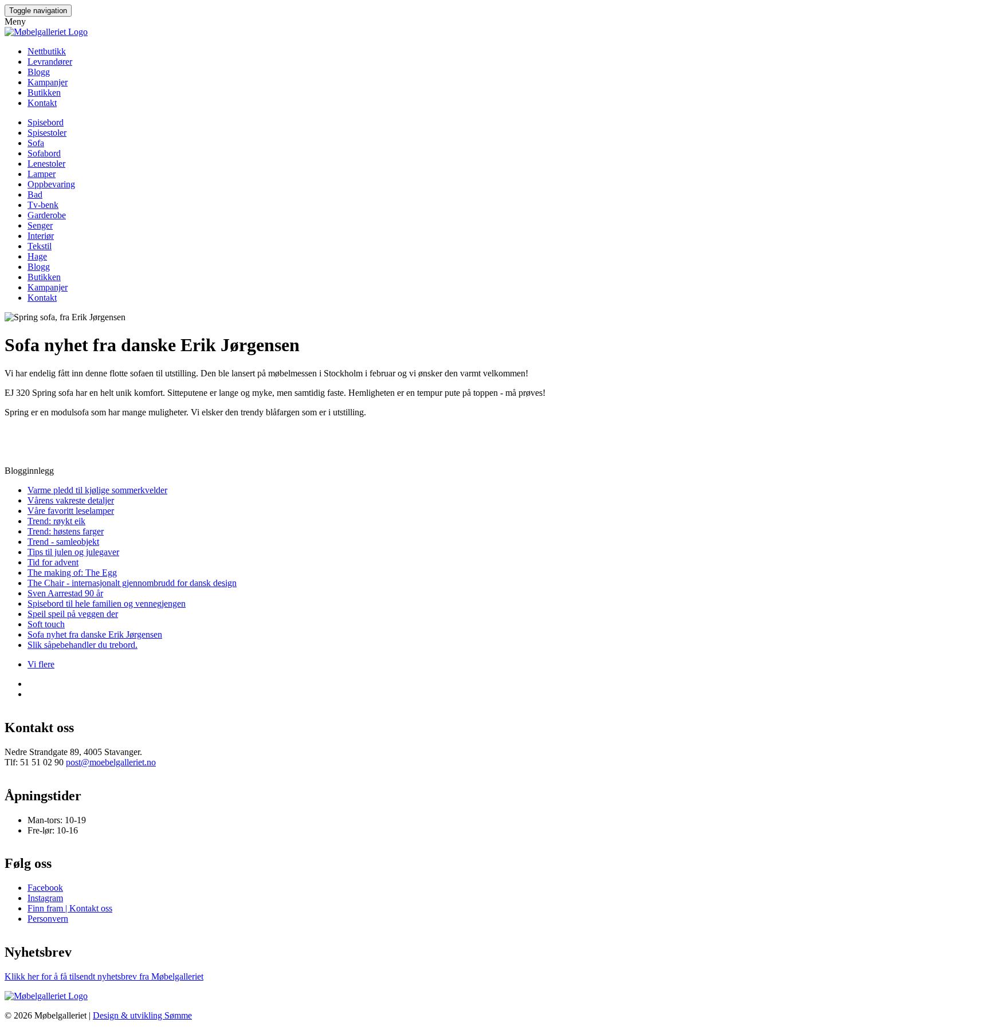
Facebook (45, 888)
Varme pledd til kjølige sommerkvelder (97, 490)
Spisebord (46, 122)
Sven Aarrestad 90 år (65, 593)
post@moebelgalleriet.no (111, 762)
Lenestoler (46, 163)
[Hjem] (46, 32)
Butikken (44, 92)
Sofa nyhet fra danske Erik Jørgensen (95, 634)
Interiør (41, 236)
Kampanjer (48, 82)
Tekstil (40, 246)
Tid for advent (53, 562)
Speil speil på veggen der (73, 614)
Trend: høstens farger (66, 531)
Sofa (36, 143)
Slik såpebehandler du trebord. (83, 645)
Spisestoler (47, 132)
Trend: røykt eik (56, 521)
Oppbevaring (51, 184)
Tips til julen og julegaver (73, 552)
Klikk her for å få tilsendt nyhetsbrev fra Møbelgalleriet (104, 976)
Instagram (45, 898)
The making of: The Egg (72, 572)
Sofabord (44, 153)
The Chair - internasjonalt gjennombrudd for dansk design (132, 583)
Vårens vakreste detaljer (71, 500)
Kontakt (42, 103)
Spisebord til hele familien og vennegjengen (107, 603)
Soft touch (46, 624)
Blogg (39, 72)
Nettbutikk (47, 51)
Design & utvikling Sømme (142, 1015)
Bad (35, 194)
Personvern (48, 918)
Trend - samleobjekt (63, 542)
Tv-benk (43, 205)
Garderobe (47, 215)
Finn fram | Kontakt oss (70, 908)
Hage (37, 256)
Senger (40, 225)
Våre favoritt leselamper (71, 511)
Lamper (42, 174)
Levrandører (50, 61)
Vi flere (41, 664)
